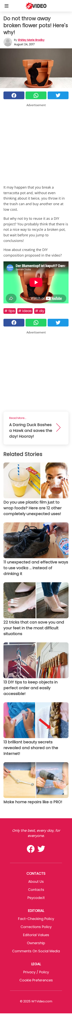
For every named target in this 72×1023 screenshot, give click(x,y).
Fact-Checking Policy (36, 918)
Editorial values (36, 934)
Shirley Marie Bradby (31, 40)
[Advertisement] (36, 143)
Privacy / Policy (36, 972)
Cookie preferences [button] (36, 980)
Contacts (36, 889)
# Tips (9, 310)
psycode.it (36, 897)
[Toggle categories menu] (6, 6)
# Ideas (25, 310)
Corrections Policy (36, 926)
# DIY (39, 310)
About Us (36, 881)
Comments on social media (36, 951)
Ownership (36, 943)
